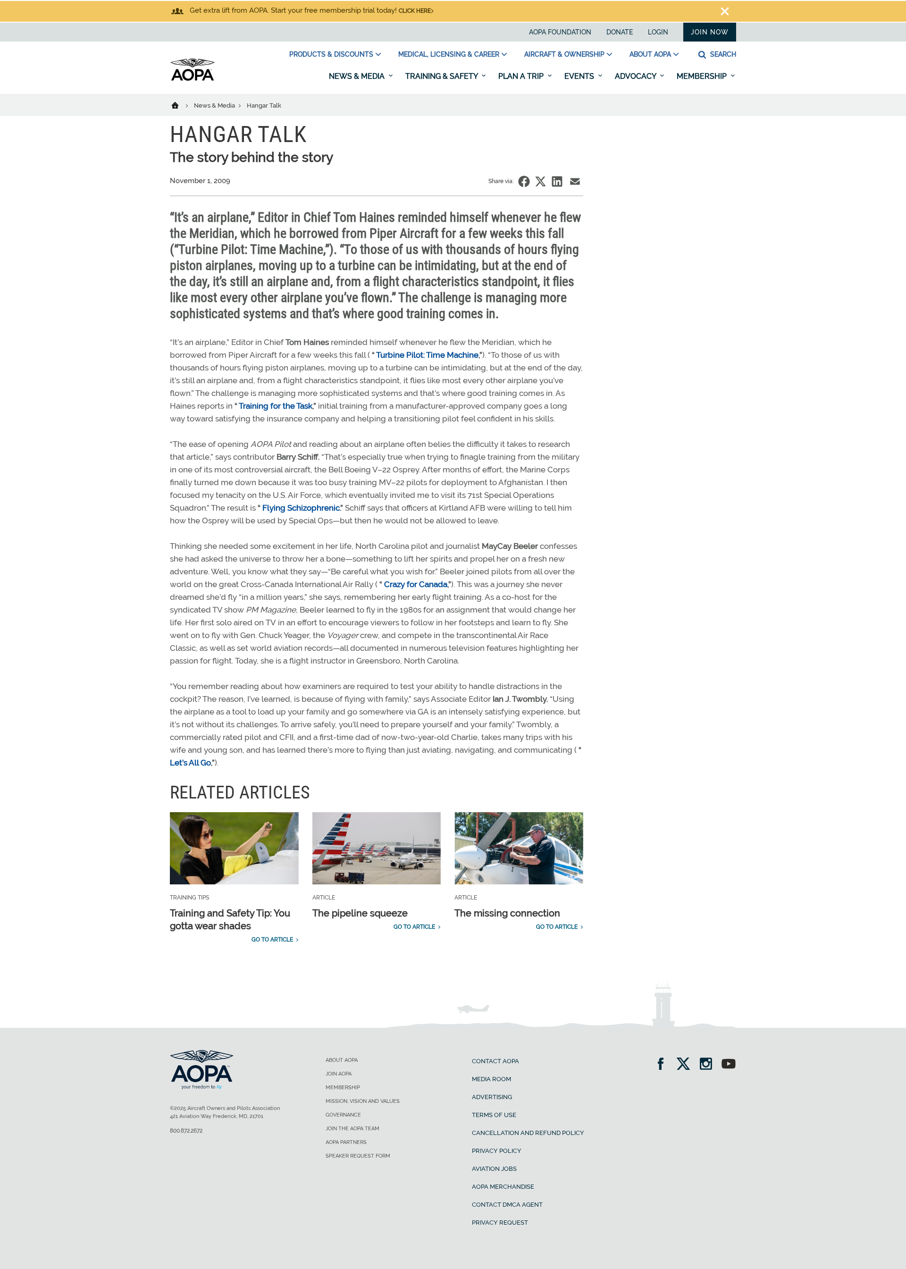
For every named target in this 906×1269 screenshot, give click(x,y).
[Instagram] (709, 1064)
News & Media (357, 76)
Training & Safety (442, 76)
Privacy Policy (496, 1150)
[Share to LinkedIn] (557, 181)
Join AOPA (339, 1074)
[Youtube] (728, 1064)
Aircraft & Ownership (564, 54)
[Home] (181, 104)
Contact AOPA (495, 1061)
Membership (703, 76)
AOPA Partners (346, 1142)
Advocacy (636, 76)
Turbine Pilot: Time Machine (427, 355)
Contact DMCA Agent (507, 1204)
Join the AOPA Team (352, 1129)
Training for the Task (275, 406)
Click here (415, 11)
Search (722, 54)
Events (580, 76)
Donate (619, 32)
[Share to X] (540, 181)
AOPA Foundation (560, 32)
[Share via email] (575, 181)
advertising (492, 1097)
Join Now (710, 32)
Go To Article (272, 939)
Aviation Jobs (494, 1168)
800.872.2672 (186, 1130)
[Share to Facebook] (524, 181)
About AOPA (650, 54)
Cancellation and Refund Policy (528, 1132)
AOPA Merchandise (503, 1186)
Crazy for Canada (415, 584)
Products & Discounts (331, 54)
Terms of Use (494, 1114)
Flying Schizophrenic (301, 508)
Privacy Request (500, 1222)
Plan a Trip (521, 76)
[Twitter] (686, 1064)
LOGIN (658, 32)
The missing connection (507, 913)
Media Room (491, 1079)
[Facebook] (663, 1064)
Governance (343, 1115)
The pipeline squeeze (360, 913)
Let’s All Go (190, 762)
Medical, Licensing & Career (448, 54)
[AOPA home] (192, 79)
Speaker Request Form (358, 1156)
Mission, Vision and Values (363, 1101)
